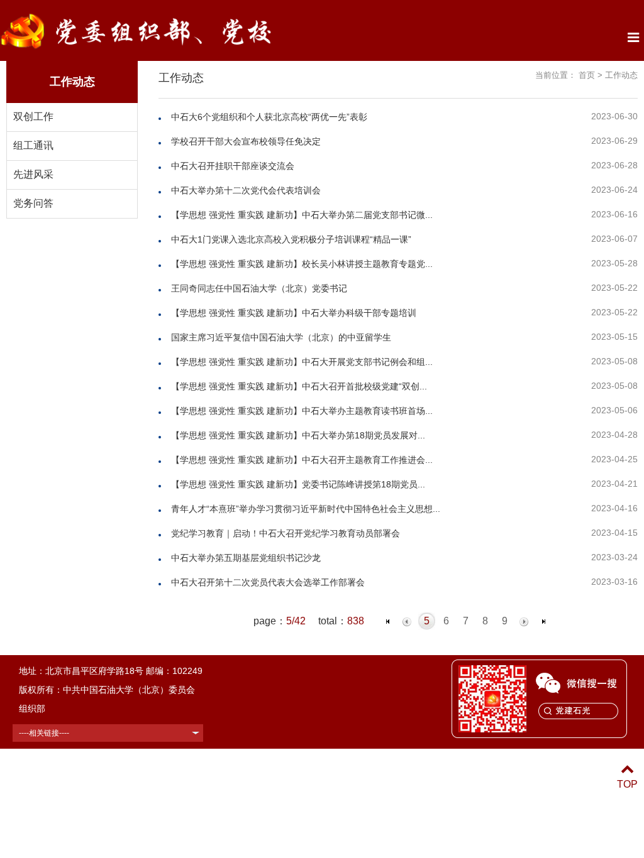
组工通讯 (33, 145)
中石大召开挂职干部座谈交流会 (232, 166)
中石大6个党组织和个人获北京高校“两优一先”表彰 (269, 117)
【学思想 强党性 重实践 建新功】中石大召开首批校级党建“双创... (299, 386)
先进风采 (33, 174)
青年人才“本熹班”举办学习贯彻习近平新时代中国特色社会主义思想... (305, 509)
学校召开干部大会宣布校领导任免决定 (246, 141)
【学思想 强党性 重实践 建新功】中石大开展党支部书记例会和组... (302, 362)
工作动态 (621, 75)
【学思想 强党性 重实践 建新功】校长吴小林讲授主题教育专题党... (302, 264)
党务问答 (33, 203)
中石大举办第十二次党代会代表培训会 (246, 190)
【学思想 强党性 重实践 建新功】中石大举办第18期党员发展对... (298, 435)
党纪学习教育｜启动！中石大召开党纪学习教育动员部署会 (286, 533)
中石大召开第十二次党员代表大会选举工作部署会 (268, 582)
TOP (627, 784)
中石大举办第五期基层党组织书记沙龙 (246, 558)
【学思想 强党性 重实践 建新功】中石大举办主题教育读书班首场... (302, 411)
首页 (587, 75)
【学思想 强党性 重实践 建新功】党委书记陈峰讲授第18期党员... (298, 484)
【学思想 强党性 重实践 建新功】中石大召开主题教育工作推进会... (302, 460)
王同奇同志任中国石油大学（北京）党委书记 (259, 288)
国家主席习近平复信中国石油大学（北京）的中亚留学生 (281, 337)
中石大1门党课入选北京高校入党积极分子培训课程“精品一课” (291, 239)
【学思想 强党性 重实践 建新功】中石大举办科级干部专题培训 (293, 313)
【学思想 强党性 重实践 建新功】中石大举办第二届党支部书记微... (302, 215)
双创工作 (33, 116)
